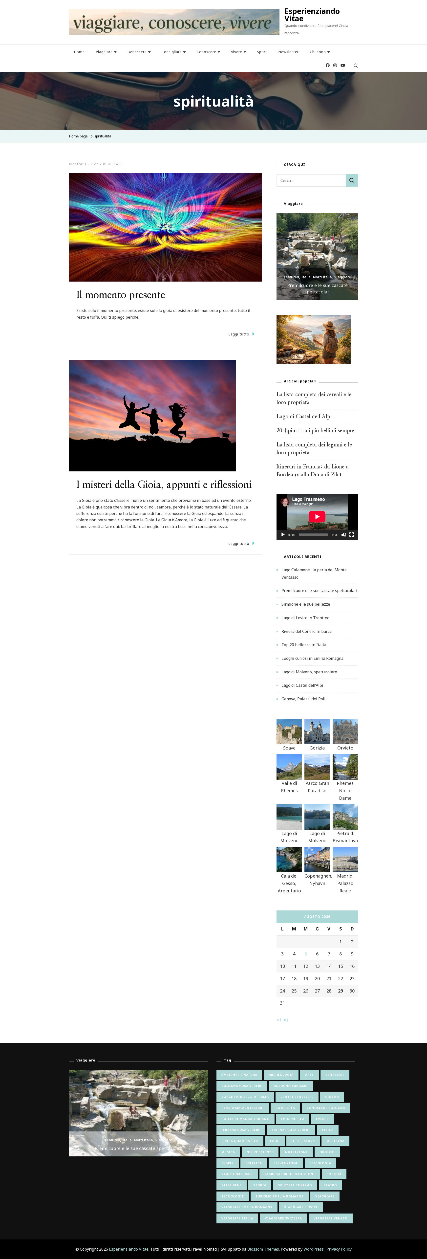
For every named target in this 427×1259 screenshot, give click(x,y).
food (275, 1141)
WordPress (313, 1249)
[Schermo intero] (351, 538)
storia (259, 1185)
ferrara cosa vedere (240, 1130)
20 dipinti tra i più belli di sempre (316, 430)
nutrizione (296, 1152)
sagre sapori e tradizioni (289, 1174)
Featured (291, 283)
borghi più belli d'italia (245, 1097)
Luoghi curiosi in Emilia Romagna (312, 658)
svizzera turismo (295, 1185)
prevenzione (286, 1163)
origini (327, 1152)
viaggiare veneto (331, 1218)
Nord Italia (322, 283)
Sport (262, 51)
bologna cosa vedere (241, 1086)
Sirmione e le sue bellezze (317, 292)
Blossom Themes (263, 1249)
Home (79, 51)
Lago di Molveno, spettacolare (309, 672)
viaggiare (325, 1196)
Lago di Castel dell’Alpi (304, 416)
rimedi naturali (237, 1174)
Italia (306, 283)
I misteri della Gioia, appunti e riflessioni (164, 485)
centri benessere (297, 1097)
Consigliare (172, 51)
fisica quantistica (239, 1141)
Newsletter (288, 51)
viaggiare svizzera (283, 1218)
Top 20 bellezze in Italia (303, 644)
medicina (335, 1141)
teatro (330, 1185)
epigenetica (292, 1119)
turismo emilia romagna (280, 1196)
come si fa (285, 1108)
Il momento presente (120, 295)
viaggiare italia (237, 1218)
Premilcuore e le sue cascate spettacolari (319, 590)
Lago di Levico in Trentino (305, 617)
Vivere (236, 51)
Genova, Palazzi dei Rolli (304, 699)
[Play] (282, 538)
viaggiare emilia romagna (247, 1207)
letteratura (303, 1141)
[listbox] (317, 256)
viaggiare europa (301, 1207)
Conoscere (206, 51)
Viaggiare (104, 51)
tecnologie (232, 1196)
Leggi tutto (238, 334)
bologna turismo (291, 1086)
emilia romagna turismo (245, 1119)
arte (309, 1075)
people (227, 1163)
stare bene (231, 1185)
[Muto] (343, 538)
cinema (332, 1097)
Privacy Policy (339, 1249)
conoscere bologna (326, 1108)
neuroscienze (260, 1152)
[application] (317, 517)
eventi (322, 1119)
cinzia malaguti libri (242, 1108)
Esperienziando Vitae (312, 14)
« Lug (282, 1019)
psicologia (320, 1163)
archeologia (281, 1075)
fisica (328, 1130)
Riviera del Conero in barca (306, 631)
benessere (334, 1075)
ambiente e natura (239, 1075)
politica (253, 1163)
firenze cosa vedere (291, 1130)
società (334, 1174)
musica (228, 1152)
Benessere (137, 51)
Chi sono (318, 51)
